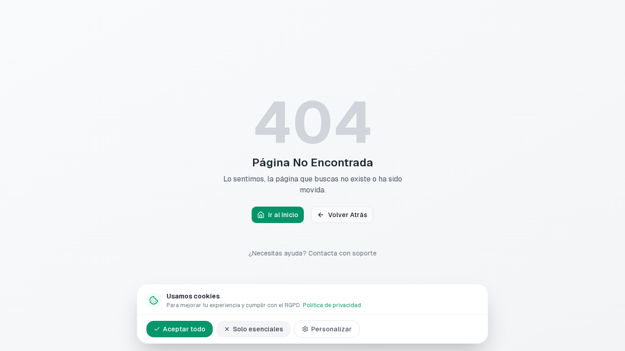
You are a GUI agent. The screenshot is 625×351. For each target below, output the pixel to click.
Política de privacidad (332, 305)
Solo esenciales (258, 329)
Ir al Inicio (283, 214)
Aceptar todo (184, 329)
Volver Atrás (347, 214)
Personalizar (331, 329)
